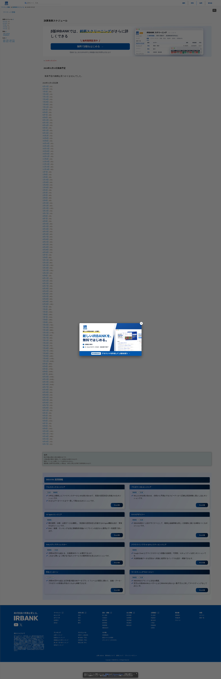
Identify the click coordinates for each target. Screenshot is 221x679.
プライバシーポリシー (118, 674)
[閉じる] (141, 323)
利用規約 (107, 674)
